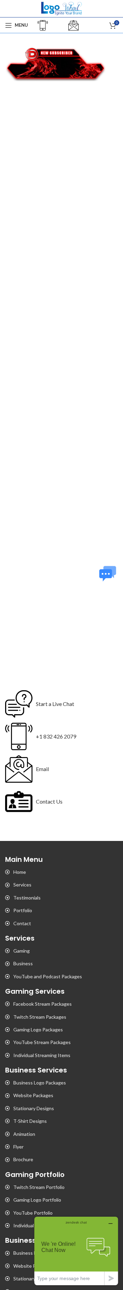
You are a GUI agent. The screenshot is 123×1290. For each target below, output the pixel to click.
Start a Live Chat (55, 703)
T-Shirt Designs (30, 1121)
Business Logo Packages (39, 1083)
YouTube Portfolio (33, 1213)
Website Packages (33, 1095)
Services (22, 885)
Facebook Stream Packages (42, 1004)
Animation (24, 1134)
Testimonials (27, 898)
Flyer (18, 1147)
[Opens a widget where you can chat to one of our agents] (76, 1251)
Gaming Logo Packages (38, 1029)
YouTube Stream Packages (42, 1042)
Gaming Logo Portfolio (37, 1200)
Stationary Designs (33, 1108)
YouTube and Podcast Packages (47, 976)
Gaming (21, 951)
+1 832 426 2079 (56, 736)
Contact (22, 923)
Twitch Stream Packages (39, 1017)
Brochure (23, 1159)
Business (23, 963)
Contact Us (49, 801)
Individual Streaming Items (41, 1055)
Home (19, 872)
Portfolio (22, 910)
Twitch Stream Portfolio (39, 1187)
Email (42, 769)
